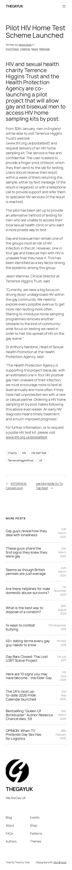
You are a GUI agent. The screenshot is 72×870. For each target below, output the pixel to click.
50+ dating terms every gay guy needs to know (28, 643)
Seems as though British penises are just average (26, 572)
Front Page (12, 49)
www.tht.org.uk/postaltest (26, 437)
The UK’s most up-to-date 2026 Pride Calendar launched (21, 695)
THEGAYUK (14, 6)
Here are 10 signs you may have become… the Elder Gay (29, 676)
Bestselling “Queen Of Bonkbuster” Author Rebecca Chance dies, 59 (29, 715)
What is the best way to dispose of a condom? (24, 610)
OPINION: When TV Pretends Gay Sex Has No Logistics (23, 734)
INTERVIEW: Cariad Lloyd (16, 485)
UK (40, 460)
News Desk (25, 44)
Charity (12, 453)
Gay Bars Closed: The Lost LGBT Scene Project (27, 658)
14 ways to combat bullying (20, 627)
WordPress (59, 862)
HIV (24, 453)
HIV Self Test (39, 453)
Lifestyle (25, 49)
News (34, 49)
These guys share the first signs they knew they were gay (26, 552)
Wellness (44, 49)
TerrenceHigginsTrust (21, 460)
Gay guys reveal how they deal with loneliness (26, 533)
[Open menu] (64, 6)
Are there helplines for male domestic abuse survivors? (28, 591)
